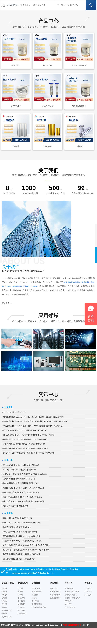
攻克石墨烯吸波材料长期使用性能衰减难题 (20, 532)
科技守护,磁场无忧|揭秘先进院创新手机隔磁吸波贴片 (24, 501)
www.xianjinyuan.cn (38, 625)
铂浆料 (20, 595)
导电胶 (20, 588)
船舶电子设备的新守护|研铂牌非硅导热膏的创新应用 (23, 488)
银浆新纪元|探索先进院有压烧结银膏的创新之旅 (22, 523)
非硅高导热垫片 (71, 595)
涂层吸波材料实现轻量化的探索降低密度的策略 (21, 554)
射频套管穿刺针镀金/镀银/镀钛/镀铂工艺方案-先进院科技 (25, 439)
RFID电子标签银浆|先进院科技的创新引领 (19, 470)
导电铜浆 (21, 604)
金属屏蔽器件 (37, 592)
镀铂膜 (4, 598)
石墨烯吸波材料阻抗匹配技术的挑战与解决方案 (21, 536)
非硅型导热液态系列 (72, 598)
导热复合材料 (70, 607)
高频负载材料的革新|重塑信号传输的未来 (19, 479)
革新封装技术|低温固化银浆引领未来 (17, 518)
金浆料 (20, 592)
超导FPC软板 (7, 610)
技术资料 (88, 595)
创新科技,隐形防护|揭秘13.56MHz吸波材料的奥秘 (22, 497)
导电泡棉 (35, 595)
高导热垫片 (69, 588)
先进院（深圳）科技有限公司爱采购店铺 (28, 569)
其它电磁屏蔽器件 (39, 607)
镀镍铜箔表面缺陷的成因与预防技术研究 (19, 559)
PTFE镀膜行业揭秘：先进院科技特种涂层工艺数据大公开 (25, 430)
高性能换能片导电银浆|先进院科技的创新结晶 (21, 465)
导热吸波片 (69, 601)
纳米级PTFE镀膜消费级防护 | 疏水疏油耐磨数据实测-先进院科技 (28, 453)
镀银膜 (4, 592)
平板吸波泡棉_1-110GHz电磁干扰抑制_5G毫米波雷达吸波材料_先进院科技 (33, 426)
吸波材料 (53, 588)
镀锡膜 (4, 604)
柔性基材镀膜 (39, 5)
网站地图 (85, 625)
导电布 (34, 598)
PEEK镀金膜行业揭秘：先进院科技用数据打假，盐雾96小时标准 (28, 435)
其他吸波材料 (55, 598)
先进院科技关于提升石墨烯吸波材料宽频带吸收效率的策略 (26, 550)
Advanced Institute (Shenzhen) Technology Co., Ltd (32, 573)
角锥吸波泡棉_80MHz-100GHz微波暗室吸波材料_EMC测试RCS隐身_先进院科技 (35, 421)
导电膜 (4, 614)
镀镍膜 (4, 601)
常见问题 (88, 592)
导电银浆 (21, 607)
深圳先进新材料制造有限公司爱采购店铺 (62, 569)
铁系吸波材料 (55, 595)
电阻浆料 (21, 610)
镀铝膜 (4, 607)
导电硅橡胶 (36, 588)
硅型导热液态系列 (72, 592)
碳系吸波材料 (55, 592)
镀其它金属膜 (7, 617)
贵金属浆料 (25, 5)
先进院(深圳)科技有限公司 (11, 625)
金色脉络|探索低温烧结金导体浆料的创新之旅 (21, 492)
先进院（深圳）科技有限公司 (14, 412)
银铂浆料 (21, 598)
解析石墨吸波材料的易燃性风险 (15, 506)
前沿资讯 (88, 588)
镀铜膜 (4, 595)
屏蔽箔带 (35, 601)
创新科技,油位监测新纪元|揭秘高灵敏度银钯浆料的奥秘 (25, 474)
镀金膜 (4, 588)
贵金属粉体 (22, 614)
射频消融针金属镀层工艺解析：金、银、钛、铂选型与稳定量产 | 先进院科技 (33, 417)
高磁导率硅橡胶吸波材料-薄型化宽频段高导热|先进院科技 (25, 448)
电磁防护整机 (37, 604)
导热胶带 (68, 604)
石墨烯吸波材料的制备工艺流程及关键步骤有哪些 (22, 541)
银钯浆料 (21, 601)
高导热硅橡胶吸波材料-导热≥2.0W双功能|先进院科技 (24, 444)
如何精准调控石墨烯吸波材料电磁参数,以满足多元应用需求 (26, 545)
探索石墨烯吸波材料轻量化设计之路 (17, 527)
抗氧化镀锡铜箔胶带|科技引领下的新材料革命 (21, 483)
